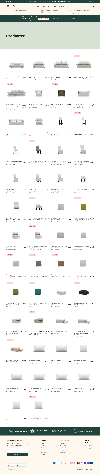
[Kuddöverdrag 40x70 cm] (61, 377)
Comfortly (13, 469)
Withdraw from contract (66, 452)
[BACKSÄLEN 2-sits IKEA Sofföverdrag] (83, 93)
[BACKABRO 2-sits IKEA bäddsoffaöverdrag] (39, 64)
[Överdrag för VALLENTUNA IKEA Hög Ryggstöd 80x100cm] (83, 263)
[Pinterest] (10, 1)
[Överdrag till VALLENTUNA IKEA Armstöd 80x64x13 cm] (61, 206)
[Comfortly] (11, 6)
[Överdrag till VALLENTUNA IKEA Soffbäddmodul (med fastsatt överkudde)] (83, 320)
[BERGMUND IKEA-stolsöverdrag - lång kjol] (61, 149)
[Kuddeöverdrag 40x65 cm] (39, 377)
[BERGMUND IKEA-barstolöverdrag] (61, 121)
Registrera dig (17, 454)
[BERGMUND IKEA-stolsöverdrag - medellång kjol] (39, 178)
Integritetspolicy (89, 469)
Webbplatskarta (64, 447)
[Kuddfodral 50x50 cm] (16, 405)
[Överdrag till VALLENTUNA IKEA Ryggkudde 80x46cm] (16, 235)
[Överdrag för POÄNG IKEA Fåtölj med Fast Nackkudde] (16, 206)
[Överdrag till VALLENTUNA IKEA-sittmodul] (61, 292)
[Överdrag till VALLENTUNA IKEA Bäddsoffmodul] (61, 320)
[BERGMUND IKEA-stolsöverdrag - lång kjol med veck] (16, 178)
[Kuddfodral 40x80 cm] (83, 377)
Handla (42, 443)
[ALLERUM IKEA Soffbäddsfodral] (16, 64)
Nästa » (55, 425)
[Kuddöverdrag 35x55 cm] (61, 348)
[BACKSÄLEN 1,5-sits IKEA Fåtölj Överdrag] (39, 93)
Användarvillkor (80, 469)
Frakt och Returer (64, 443)
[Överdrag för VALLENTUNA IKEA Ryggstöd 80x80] (83, 235)
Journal (43, 454)
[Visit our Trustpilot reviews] (61, 1)
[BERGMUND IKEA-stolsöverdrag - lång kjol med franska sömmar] (83, 149)
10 (50, 425)
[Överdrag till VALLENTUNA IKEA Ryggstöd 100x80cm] (61, 235)
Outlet (42, 447)
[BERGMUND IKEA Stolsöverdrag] (16, 149)
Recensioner (44, 452)
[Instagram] (8, 1)
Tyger (42, 445)
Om (42, 450)
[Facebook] (6, 1)
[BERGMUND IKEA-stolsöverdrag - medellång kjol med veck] (61, 178)
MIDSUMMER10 (43, 18)
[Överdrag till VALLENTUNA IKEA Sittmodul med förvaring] (16, 320)
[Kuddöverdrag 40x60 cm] (16, 377)
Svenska (91, 1)
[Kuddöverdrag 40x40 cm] (83, 348)
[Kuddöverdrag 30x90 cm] (39, 348)
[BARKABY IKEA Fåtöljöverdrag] (39, 121)
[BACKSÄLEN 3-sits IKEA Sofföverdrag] (16, 121)
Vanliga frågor (63, 450)
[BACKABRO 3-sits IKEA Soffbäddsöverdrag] (61, 64)
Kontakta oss (63, 445)
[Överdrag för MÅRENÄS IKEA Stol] (83, 178)
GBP (11, 465)
